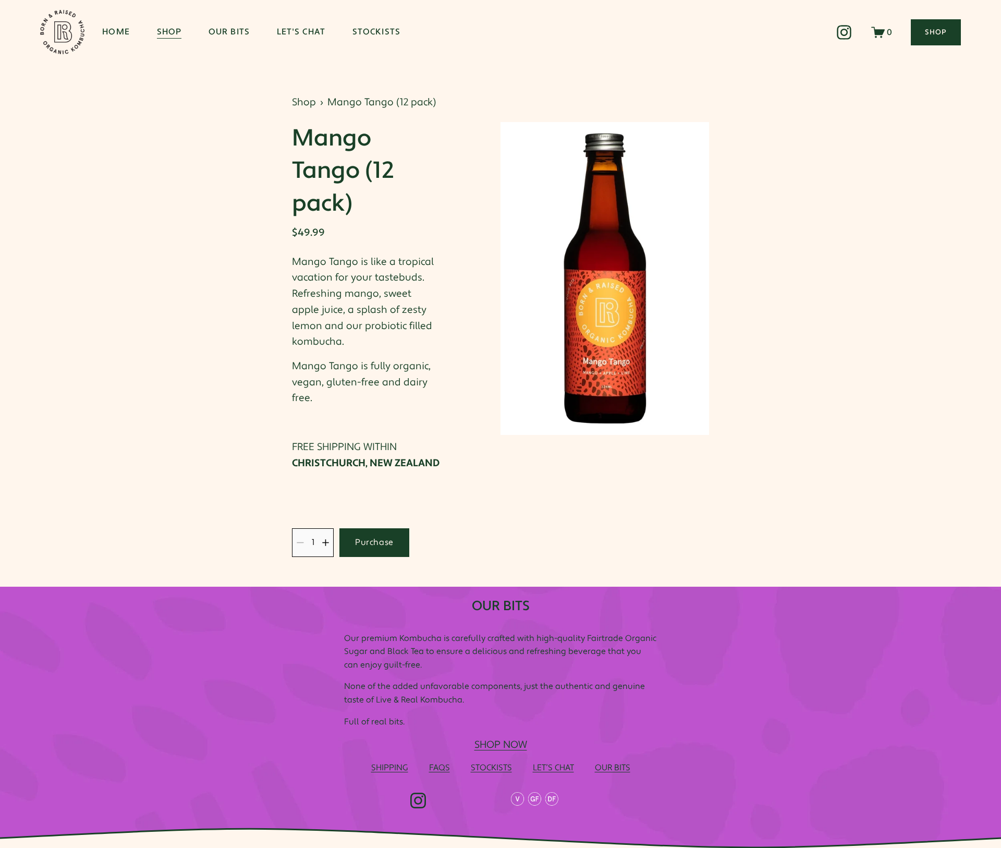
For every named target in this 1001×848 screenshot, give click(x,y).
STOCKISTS (491, 767)
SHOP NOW (500, 744)
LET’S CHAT (553, 767)
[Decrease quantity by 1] (300, 542)
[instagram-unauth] (844, 32)
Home (115, 32)
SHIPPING (389, 767)
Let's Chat (301, 32)
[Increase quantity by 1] (325, 542)
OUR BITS (612, 767)
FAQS (439, 767)
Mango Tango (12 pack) (381, 102)
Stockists (376, 32)
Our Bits (229, 32)
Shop (169, 32)
